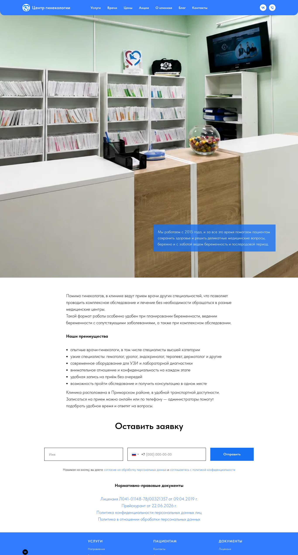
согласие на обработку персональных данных (135, 470)
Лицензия (225, 549)
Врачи (112, 8)
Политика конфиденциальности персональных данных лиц (149, 512)
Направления (96, 549)
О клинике (164, 8)
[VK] (263, 7)
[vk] (25, 552)
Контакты (199, 8)
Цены (128, 8)
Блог (182, 8)
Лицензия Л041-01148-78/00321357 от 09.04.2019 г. (149, 498)
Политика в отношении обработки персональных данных (149, 519)
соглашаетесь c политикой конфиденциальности (202, 470)
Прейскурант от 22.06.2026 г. (149, 505)
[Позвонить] (272, 7)
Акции (144, 8)
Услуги (96, 8)
